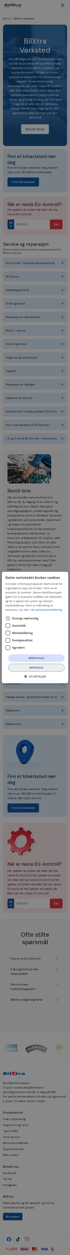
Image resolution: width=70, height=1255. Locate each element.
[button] (35, 676)
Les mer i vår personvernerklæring (40, 610)
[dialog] (35, 627)
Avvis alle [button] (36, 667)
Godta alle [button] (36, 658)
